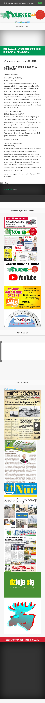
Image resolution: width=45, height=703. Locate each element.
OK (40, 3)
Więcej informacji (27, 3)
